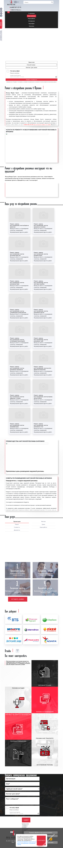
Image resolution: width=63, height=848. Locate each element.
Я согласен (41, 840)
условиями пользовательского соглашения (26, 828)
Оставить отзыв (0, 35)
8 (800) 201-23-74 (15, 7)
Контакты (31, 26)
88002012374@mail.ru (16, 10)
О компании (31, 13)
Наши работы (31, 18)
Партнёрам (31, 23)
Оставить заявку (17, 599)
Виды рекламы (31, 16)
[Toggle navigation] (8, 12)
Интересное (31, 21)
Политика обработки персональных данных (40, 832)
